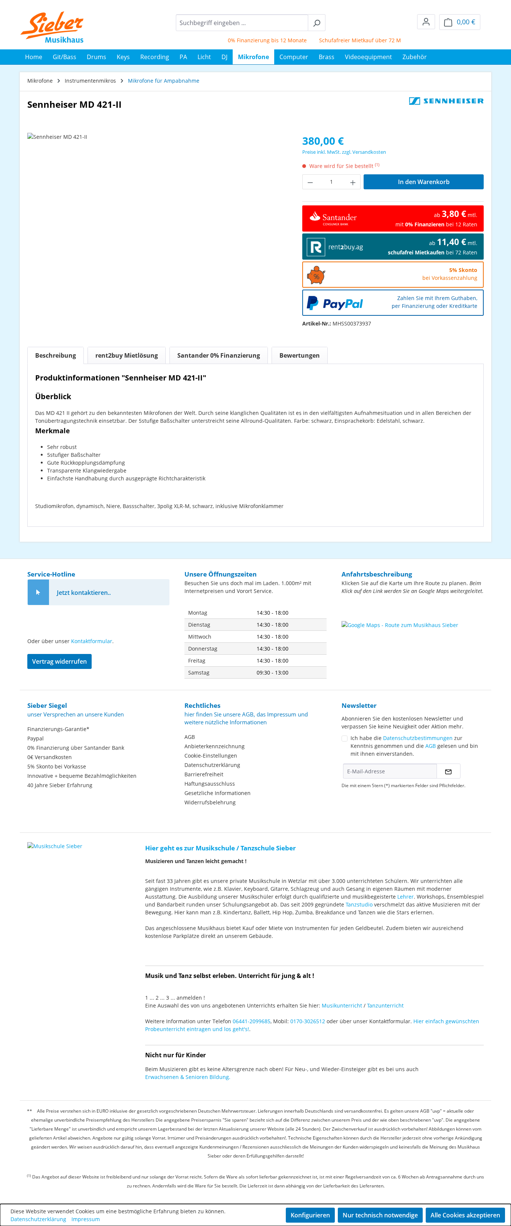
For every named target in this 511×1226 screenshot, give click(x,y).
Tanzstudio (359, 904)
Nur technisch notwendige (380, 1215)
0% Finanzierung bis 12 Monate (255, 40)
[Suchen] (316, 22)
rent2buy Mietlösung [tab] (126, 355)
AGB (189, 736)
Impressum (85, 1219)
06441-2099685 (251, 1021)
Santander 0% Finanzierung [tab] (218, 355)
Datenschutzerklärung (212, 764)
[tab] (55, 355)
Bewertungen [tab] (299, 355)
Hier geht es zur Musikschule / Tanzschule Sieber (220, 848)
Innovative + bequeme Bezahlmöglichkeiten (82, 775)
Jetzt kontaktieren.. (84, 592)
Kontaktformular (91, 641)
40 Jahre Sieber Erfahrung (59, 785)
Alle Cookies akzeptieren (465, 1215)
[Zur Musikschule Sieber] (54, 840)
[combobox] (242, 22)
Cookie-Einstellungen (210, 755)
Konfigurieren (310, 1215)
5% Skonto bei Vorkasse (56, 766)
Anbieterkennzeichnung (214, 746)
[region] (157, 213)
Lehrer (405, 896)
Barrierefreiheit (203, 774)
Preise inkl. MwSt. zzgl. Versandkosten (344, 152)
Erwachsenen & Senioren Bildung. (187, 1076)
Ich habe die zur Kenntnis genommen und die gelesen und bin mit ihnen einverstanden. (414, 745)
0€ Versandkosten (49, 757)
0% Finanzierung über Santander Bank (75, 747)
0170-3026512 (307, 1021)
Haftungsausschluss (209, 783)
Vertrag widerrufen (59, 661)
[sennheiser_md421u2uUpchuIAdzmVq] (157, 213)
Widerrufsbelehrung (210, 802)
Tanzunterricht (385, 1005)
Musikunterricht (342, 1005)
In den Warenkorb (424, 182)
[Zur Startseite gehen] (52, 26)
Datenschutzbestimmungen (418, 738)
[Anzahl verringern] (310, 181)
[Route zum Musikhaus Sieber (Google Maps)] (413, 639)
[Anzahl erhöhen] (353, 181)
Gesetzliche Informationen (217, 793)
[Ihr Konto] (426, 21)
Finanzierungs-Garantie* (58, 729)
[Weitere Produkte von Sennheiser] (446, 107)
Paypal (35, 738)
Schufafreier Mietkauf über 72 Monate (355, 40)
